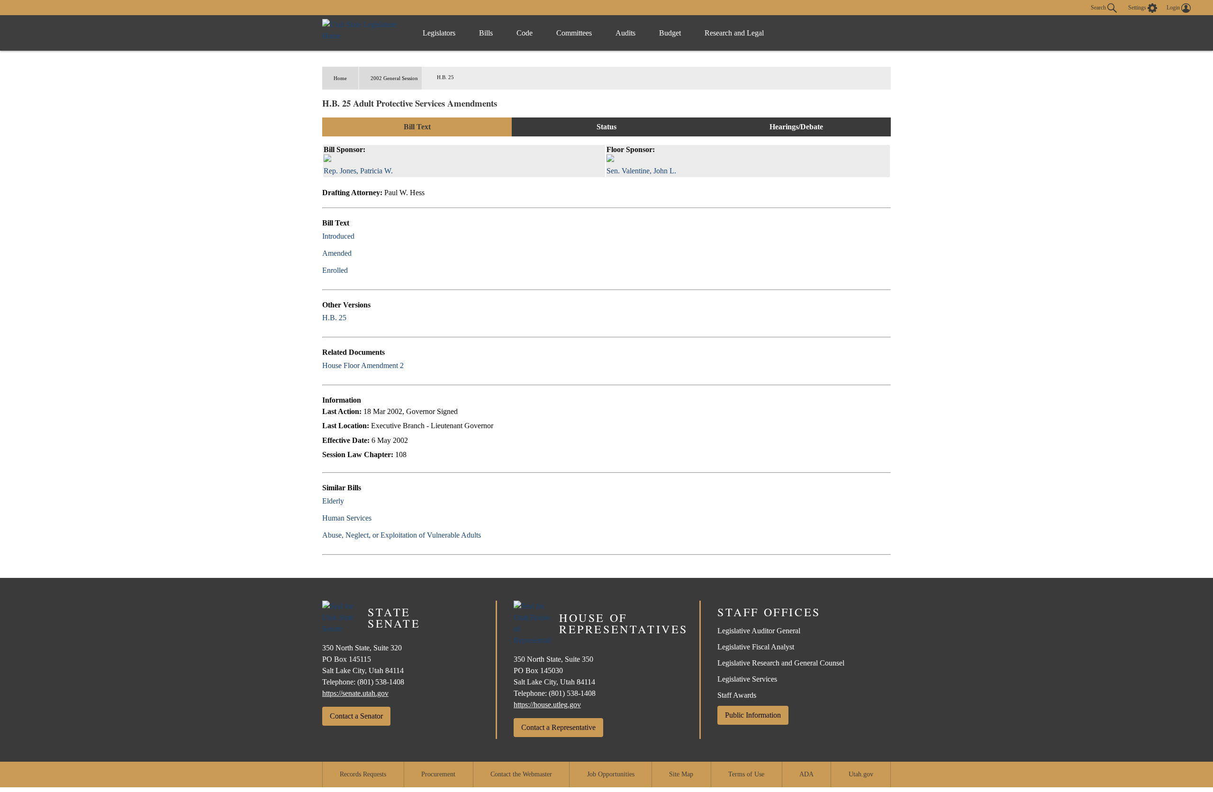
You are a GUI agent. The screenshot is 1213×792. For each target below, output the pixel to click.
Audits (625, 33)
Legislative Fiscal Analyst (755, 647)
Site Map (681, 774)
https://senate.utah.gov (355, 693)
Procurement (438, 774)
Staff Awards (736, 695)
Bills (486, 33)
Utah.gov (861, 774)
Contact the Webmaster (521, 774)
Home (340, 78)
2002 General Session (394, 78)
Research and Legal (734, 33)
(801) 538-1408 (380, 682)
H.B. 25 (334, 318)
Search (1099, 7)
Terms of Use (746, 774)
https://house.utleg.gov (547, 705)
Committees (574, 33)
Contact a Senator (356, 716)
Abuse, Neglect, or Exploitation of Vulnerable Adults (401, 535)
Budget (670, 33)
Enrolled (335, 270)
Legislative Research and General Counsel (780, 663)
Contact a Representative (558, 727)
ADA (806, 774)
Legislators (439, 33)
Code (524, 33)
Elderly (333, 501)
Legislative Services (747, 679)
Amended (337, 253)
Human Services (346, 518)
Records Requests (363, 774)
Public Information (753, 715)
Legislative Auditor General (758, 631)
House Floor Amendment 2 (363, 365)
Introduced (338, 236)
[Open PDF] (359, 236)
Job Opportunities (610, 774)
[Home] (362, 33)
